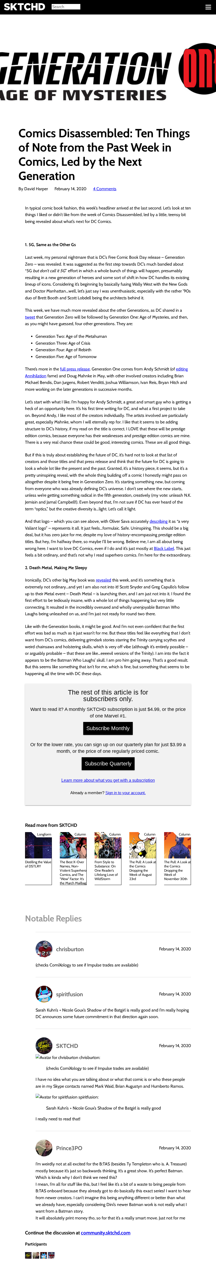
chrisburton (70, 949)
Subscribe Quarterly (108, 763)
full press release (75, 369)
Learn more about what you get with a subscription (108, 780)
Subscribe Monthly (108, 728)
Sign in (8, 7)
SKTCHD (67, 1045)
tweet (30, 317)
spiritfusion (69, 994)
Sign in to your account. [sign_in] (125, 792)
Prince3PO (69, 1148)
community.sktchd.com (105, 1233)
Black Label (164, 548)
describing (159, 521)
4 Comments (104, 188)
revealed (103, 580)
